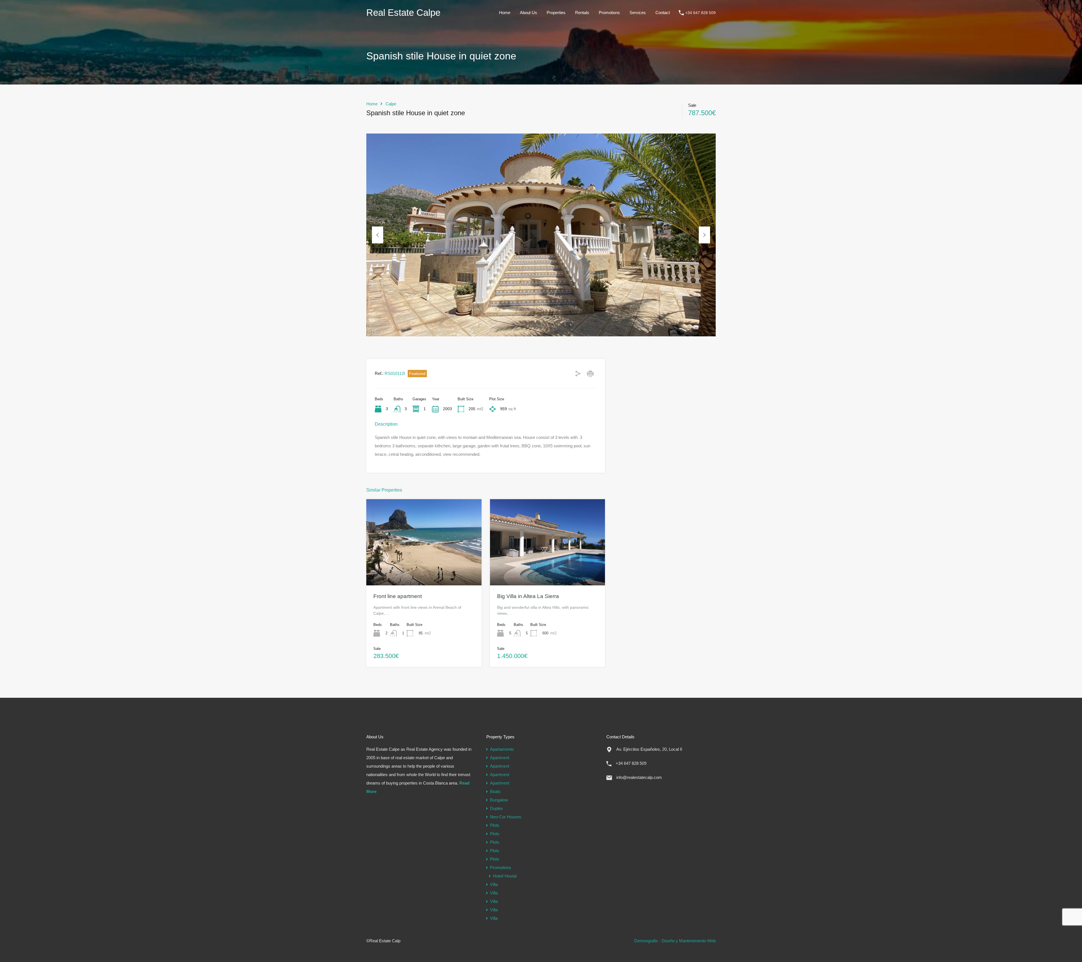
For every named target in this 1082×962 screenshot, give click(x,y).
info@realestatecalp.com (639, 777)
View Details (424, 568)
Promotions (609, 12)
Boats (495, 791)
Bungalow (499, 799)
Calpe (390, 103)
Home (504, 12)
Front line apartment (397, 596)
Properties (556, 12)
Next (704, 234)
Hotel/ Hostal (504, 876)
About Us (528, 12)
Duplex (496, 808)
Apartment (499, 757)
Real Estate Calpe (403, 12)
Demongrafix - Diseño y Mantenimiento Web (675, 940)
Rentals (582, 12)
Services (637, 12)
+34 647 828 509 (700, 12)
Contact (662, 12)
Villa (494, 884)
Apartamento (502, 749)
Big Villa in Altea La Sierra (528, 596)
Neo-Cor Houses (505, 816)
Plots (494, 825)
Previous (377, 234)
